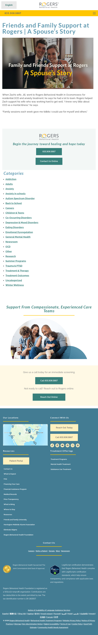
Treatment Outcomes (17, 275)
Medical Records (10, 494)
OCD (7, 246)
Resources (8, 514)
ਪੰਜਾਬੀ (56, 617)
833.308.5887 (13, 13)
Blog (58, 551)
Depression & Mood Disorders (21, 222)
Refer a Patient (41, 551)
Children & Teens (14, 212)
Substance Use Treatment (61, 469)
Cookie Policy (77, 624)
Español (5, 614)
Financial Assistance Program (15, 489)
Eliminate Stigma (10, 530)
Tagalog (30, 614)
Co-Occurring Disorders (18, 217)
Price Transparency (11, 499)
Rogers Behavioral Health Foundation (18, 535)
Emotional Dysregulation (19, 232)
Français (49, 617)
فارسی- (76, 614)
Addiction (10, 179)
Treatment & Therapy (17, 270)
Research (10, 256)
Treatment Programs (59, 459)
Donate (52, 551)
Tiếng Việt (22, 614)
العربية (64, 614)
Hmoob (92, 614)
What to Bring (9, 504)
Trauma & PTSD (13, 265)
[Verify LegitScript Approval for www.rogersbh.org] (55, 575)
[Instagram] (73, 445)
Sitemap (17, 624)
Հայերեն (84, 614)
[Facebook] (67, 445)
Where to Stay (9, 509)
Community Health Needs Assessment (53, 627)
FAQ (5, 479)
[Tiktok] (52, 445)
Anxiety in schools (15, 193)
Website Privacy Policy (72, 620)
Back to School (13, 203)
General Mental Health (17, 237)
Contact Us (8, 469)
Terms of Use (65, 624)
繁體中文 (13, 614)
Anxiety (9, 188)
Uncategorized (13, 280)
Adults (9, 184)
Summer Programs (15, 261)
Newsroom (11, 241)
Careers (9, 208)
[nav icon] (94, 13)
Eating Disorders (14, 227)
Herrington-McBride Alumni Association (19, 525)
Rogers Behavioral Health (19, 620)
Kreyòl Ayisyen (47, 614)
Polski (70, 614)
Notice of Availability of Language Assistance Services (49, 610)
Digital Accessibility (51, 624)
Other (8, 251)
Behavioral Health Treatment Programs (46, 620)
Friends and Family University (15, 520)
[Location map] (25, 435)
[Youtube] (62, 445)
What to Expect (10, 474)
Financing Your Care (12, 484)
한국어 (37, 614)
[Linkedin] (57, 445)
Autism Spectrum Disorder (20, 198)
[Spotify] (78, 445)
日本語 (42, 617)
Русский (57, 614)
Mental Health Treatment (61, 464)
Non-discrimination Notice (32, 624)
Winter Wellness (14, 285)
